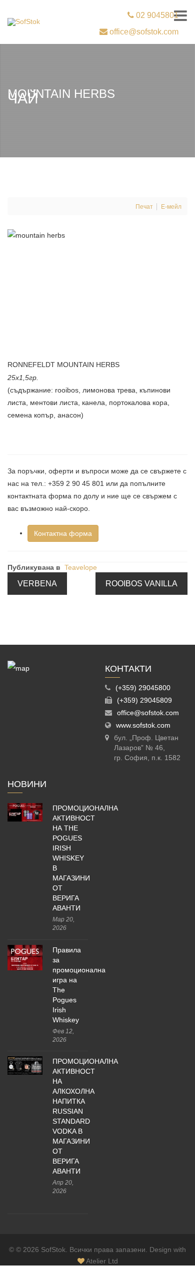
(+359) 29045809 (144, 700)
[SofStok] (24, 22)
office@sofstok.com (143, 31)
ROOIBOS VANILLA (142, 583)
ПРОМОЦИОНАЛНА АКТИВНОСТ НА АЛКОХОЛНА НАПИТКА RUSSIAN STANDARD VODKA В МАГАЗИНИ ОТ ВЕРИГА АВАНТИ (70, 1116)
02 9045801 (156, 15)
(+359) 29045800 (143, 688)
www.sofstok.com (143, 725)
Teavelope (80, 567)
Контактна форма (63, 533)
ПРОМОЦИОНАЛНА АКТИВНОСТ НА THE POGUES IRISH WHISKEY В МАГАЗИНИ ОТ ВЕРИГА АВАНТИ (70, 858)
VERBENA (37, 583)
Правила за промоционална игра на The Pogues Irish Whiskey (70, 985)
